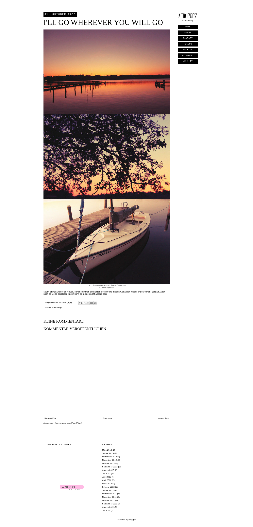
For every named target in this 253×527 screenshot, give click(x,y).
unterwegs (57, 307)
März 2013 (107, 450)
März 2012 (107, 483)
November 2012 (109, 460)
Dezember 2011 (109, 494)
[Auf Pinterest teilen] (95, 303)
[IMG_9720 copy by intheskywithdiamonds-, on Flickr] (106, 198)
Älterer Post (163, 418)
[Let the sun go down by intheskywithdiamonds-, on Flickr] (106, 113)
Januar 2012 (108, 490)
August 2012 (108, 470)
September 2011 (109, 504)
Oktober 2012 (108, 463)
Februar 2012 (108, 487)
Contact (188, 38)
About (187, 32)
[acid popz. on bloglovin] (72, 489)
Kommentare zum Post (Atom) (68, 423)
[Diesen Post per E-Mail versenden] (80, 303)
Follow (188, 44)
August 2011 (108, 507)
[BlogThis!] (84, 303)
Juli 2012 (106, 473)
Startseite (107, 418)
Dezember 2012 (109, 457)
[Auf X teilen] (88, 303)
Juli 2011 (106, 510)
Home (188, 27)
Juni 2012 (106, 477)
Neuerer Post (50, 418)
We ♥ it (188, 61)
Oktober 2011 (108, 500)
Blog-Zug (187, 55)
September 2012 (110, 467)
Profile (188, 50)
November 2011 (109, 497)
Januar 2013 (108, 453)
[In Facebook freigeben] (91, 303)
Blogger (131, 519)
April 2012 (106, 480)
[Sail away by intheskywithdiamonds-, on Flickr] (106, 283)
